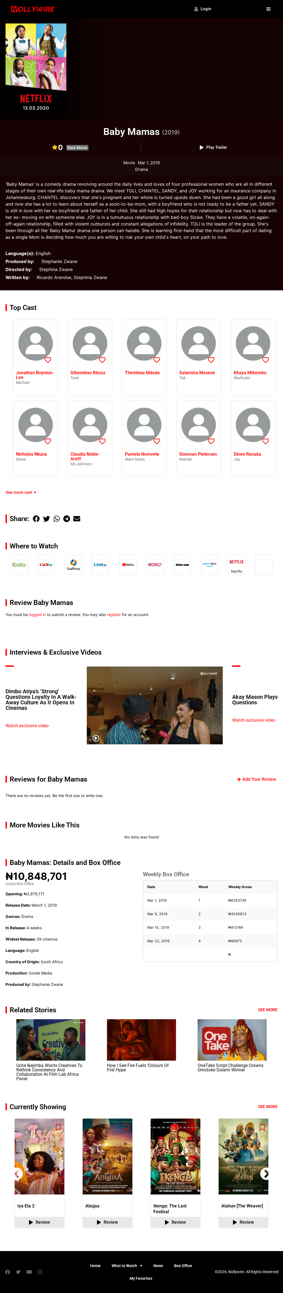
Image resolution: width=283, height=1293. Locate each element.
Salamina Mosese (197, 372)
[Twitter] (18, 1272)
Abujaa (92, 1206)
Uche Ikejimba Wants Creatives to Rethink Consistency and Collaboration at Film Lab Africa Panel (49, 1072)
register (114, 614)
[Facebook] (7, 1272)
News (158, 1265)
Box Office (183, 1265)
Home (95, 1265)
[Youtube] (29, 1272)
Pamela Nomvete (142, 454)
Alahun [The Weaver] (242, 1206)
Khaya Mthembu (250, 372)
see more (267, 1106)
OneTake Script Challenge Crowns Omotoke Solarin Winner (230, 1067)
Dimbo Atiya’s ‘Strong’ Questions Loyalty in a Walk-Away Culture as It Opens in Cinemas (41, 699)
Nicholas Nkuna (31, 454)
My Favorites (141, 1278)
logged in (37, 614)
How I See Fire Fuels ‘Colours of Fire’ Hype (138, 1067)
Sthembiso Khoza (87, 372)
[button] (268, 9)
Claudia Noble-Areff (85, 456)
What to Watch (124, 1265)
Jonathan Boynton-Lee (35, 375)
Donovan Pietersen (198, 454)
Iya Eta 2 (26, 1206)
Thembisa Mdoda (142, 372)
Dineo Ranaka (247, 454)
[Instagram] (39, 1272)
